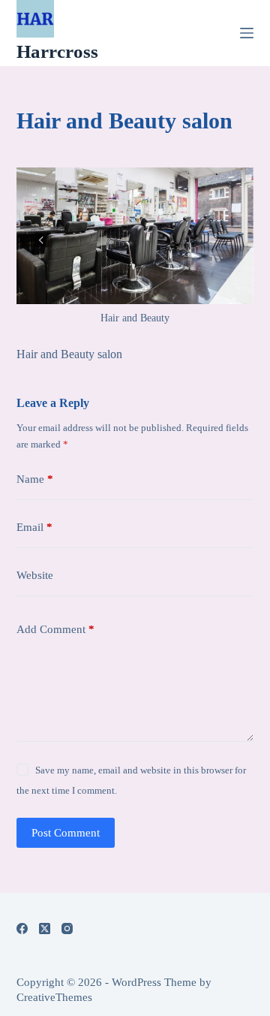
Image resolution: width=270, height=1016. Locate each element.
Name (34, 479)
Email (34, 527)
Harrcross (57, 51)
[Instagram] (67, 928)
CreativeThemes (54, 997)
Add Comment (55, 629)
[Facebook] (22, 928)
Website (34, 575)
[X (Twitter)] (44, 928)
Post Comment (66, 833)
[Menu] (247, 33)
